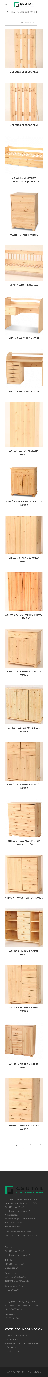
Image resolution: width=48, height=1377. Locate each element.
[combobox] (21, 22)
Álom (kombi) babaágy (24, 285)
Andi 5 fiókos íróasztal (24, 391)
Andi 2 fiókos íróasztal (24, 338)
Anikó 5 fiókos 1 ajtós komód (24, 898)
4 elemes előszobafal (24, 125)
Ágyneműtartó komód (24, 235)
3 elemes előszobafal (24, 72)
